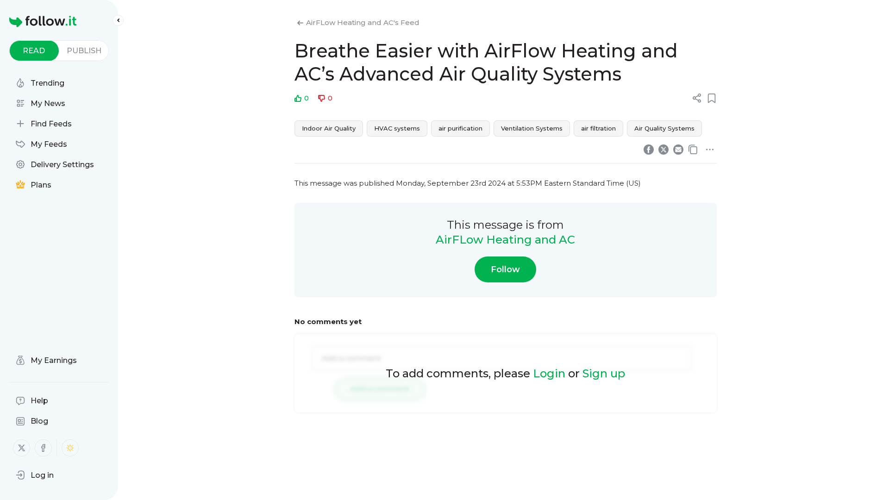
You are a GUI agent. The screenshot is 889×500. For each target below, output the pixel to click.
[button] (34, 475)
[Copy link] (693, 149)
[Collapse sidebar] (118, 20)
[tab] (34, 50)
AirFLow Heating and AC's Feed (362, 22)
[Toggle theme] (70, 448)
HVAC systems (397, 128)
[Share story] (697, 98)
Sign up (603, 373)
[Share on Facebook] (649, 149)
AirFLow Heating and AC (505, 239)
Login (549, 373)
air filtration (598, 128)
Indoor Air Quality (329, 128)
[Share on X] (663, 149)
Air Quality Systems (664, 128)
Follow (505, 269)
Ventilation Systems (532, 128)
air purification (460, 128)
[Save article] (712, 98)
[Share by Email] (678, 149)
